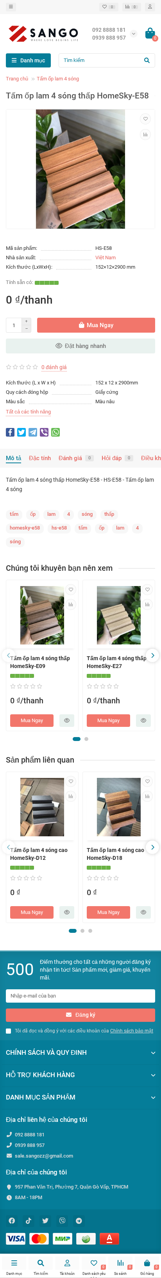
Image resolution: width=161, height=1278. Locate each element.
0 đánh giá (54, 367)
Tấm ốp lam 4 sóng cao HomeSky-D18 (115, 854)
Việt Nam (105, 257)
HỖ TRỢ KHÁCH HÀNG (40, 1075)
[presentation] (8, 655)
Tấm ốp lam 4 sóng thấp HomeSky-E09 (40, 662)
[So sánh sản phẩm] (145, 134)
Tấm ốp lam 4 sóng (58, 79)
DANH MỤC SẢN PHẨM (40, 1097)
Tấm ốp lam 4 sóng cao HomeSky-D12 (39, 854)
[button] (76, 739)
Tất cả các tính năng (28, 412)
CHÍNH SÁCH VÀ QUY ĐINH (46, 1052)
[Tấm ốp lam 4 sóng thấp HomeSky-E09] (42, 615)
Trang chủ (17, 79)
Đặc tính (40, 458)
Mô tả (13, 458)
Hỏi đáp (116, 458)
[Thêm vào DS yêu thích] (145, 118)
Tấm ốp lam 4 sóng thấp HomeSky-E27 (117, 662)
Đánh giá (75, 458)
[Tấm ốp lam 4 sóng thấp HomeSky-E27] (119, 615)
